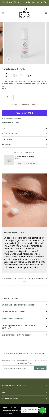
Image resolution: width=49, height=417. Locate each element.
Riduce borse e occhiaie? (13, 318)
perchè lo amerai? (9, 134)
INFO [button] (3, 392)
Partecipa (40, 368)
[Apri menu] (5, 13)
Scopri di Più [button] (9, 413)
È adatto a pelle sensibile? (13, 312)
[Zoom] (8, 60)
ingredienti (6, 145)
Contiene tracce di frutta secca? (16, 335)
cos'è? (4, 128)
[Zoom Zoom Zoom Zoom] (24, 43)
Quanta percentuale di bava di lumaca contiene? (19, 326)
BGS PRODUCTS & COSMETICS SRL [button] (15, 385)
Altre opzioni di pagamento (12, 118)
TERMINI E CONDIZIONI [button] (10, 399)
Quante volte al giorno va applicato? (18, 305)
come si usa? (7, 139)
